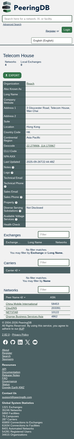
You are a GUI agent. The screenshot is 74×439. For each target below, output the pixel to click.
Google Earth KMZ (13, 387)
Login (67, 29)
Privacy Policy (20, 334)
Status (6, 384)
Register (51, 30)
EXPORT (12, 75)
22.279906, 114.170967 (41, 145)
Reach (30, 83)
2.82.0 (6, 334)
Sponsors (7, 359)
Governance (9, 381)
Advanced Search (12, 24)
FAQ (4, 378)
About (5, 349)
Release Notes (11, 375)
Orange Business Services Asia (24, 316)
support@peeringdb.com (17, 397)
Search (6, 356)
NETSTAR (12, 312)
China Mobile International (21, 303)
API (4, 369)
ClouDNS (11, 308)
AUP (21, 328)
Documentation (11, 372)
